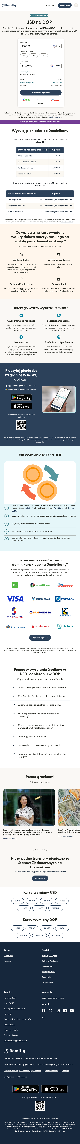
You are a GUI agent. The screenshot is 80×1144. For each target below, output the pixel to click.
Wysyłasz (24, 42)
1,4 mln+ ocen (23, 390)
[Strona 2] (38, 850)
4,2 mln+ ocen (22, 386)
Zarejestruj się (64, 5)
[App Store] (21, 406)
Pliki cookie (22, 1077)
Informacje (8, 956)
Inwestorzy (8, 961)
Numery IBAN (9, 1025)
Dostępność (9, 1077)
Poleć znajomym (11, 1035)
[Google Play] (21, 397)
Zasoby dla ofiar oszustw (14, 1008)
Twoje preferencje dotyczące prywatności (55, 1064)
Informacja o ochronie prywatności (19, 1064)
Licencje (65, 1071)
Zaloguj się (50, 5)
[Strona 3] (40, 850)
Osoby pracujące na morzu (15, 1041)
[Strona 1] (35, 850)
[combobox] (57, 66)
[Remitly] (9, 5)
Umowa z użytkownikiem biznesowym (41, 1058)
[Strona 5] (44, 850)
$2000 (33, 56)
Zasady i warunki (55, 117)
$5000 (43, 56)
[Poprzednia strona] (33, 849)
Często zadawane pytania (53, 998)
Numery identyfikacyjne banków (18, 1019)
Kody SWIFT (9, 1003)
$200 (24, 56)
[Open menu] (76, 5)
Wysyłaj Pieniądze (49, 956)
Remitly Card (47, 966)
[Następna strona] (47, 849)
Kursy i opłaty (10, 998)
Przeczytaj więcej (11, 838)
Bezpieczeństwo (51, 1071)
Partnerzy (8, 1014)
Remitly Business (48, 972)
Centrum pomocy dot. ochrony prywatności (22, 1071)
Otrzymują (24, 61)
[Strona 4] (42, 850)
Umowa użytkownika (13, 1058)
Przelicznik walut (11, 1030)
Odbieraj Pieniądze (50, 961)
